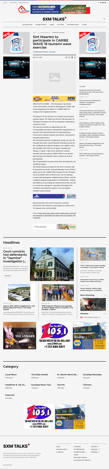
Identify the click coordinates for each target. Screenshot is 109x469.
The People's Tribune (80, 457)
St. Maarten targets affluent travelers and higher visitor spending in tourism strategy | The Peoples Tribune (92, 135)
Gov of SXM (60, 24)
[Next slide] (105, 295)
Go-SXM (84, 24)
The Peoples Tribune (73, 24)
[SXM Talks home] (54, 19)
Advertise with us (61, 449)
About (58, 446)
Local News (52, 52)
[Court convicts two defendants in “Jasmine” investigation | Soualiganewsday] (52, 264)
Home (34, 32)
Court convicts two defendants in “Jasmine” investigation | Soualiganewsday (90, 102)
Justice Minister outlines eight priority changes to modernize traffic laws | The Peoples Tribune (92, 125)
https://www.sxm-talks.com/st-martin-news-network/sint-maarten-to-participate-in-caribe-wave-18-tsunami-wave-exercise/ (54, 215)
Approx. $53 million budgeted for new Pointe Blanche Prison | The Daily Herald (91, 145)
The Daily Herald (27, 24)
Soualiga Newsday (41, 24)
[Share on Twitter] (72, 57)
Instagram (94, 449)
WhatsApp (94, 452)
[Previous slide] (102, 295)
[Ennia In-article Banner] (54, 226)
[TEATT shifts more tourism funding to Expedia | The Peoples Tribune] (93, 254)
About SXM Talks (13, 2)
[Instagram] (103, 2)
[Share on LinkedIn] (75, 57)
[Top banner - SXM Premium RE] (54, 9)
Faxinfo (51, 24)
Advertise (5, 2)
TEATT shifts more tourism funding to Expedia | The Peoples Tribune (91, 154)
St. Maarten (60, 452)
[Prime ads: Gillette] (16, 68)
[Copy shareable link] (66, 57)
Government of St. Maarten (82, 460)
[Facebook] (100, 2)
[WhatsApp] (105, 2)
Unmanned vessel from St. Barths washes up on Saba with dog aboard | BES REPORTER (91, 92)
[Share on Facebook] (69, 57)
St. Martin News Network (44, 32)
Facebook (94, 446)
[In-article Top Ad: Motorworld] (54, 98)
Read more (9, 275)
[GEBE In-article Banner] (54, 196)
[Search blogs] (98, 2)
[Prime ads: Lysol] (16, 43)
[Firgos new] (89, 336)
